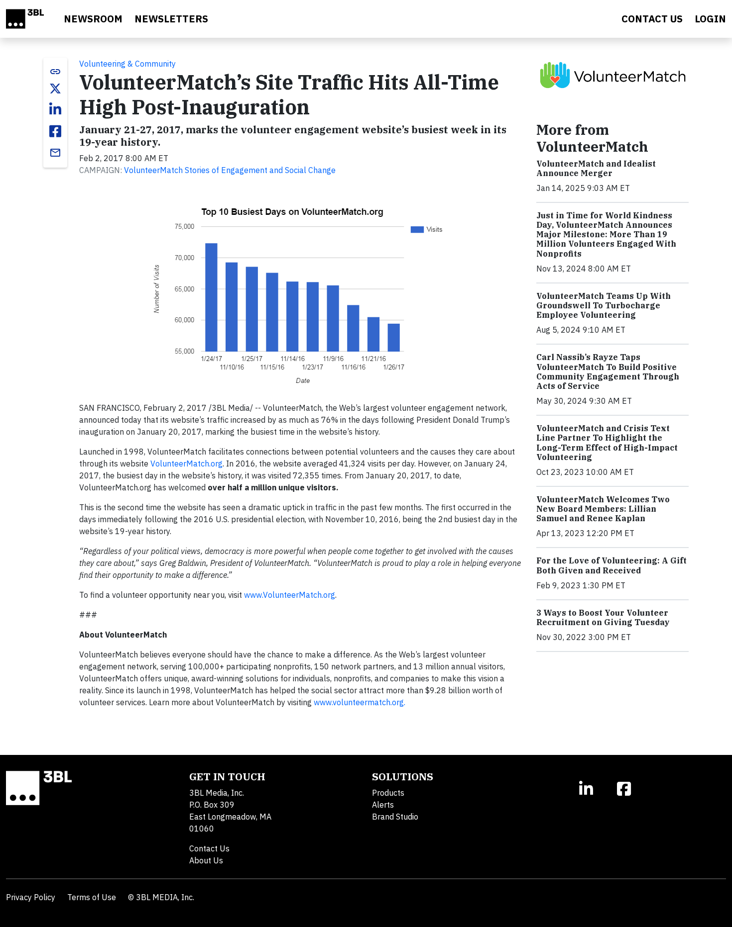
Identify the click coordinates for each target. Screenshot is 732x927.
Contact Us (209, 848)
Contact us (652, 18)
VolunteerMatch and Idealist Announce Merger (596, 168)
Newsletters (171, 18)
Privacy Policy (30, 897)
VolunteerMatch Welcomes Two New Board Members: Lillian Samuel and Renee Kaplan (603, 508)
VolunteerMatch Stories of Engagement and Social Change (230, 170)
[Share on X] (55, 88)
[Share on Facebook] (55, 131)
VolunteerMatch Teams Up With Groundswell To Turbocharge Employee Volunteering (603, 305)
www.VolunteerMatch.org (289, 595)
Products (388, 793)
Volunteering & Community (127, 64)
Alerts (383, 805)
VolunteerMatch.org (186, 463)
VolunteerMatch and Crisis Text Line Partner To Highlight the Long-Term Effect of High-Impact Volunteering (607, 442)
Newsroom (93, 18)
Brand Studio (395, 817)
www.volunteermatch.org (358, 702)
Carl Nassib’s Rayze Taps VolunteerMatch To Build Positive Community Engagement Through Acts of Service (607, 371)
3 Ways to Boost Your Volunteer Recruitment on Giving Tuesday (603, 617)
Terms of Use (91, 897)
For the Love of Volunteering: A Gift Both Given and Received (611, 565)
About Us (206, 860)
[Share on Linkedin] (55, 109)
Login (710, 18)
